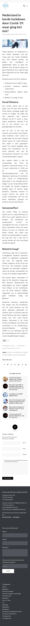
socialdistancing (19, 355)
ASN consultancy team (18, 34)
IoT (3, 602)
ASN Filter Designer (7, 591)
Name (24, 442)
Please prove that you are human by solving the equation (13, 561)
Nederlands (6, 34)
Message (5, 547)
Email (24, 448)
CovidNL (24, 352)
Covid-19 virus (6, 600)
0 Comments (21, 345)
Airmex (4, 587)
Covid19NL (17, 352)
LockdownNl (7, 355)
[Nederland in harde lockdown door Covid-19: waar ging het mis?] (15, 43)
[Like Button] (4, 340)
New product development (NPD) (12, 611)
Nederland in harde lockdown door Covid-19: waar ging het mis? (13, 23)
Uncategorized (6, 616)
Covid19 (10, 352)
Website (24, 454)
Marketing (5, 605)
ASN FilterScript (6, 596)
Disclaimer (16, 517)
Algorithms (5, 589)
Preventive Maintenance (9, 614)
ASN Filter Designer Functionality (11, 593)
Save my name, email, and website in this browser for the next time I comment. (16, 461)
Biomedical (5, 598)
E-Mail (4, 539)
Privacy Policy (6, 517)
